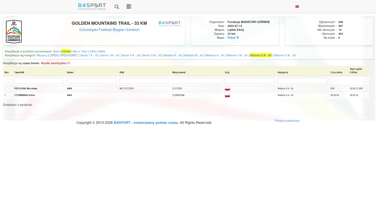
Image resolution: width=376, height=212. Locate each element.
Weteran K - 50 (214, 55)
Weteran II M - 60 (285, 55)
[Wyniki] (117, 6)
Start (56, 51)
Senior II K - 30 (130, 55)
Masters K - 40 (173, 55)
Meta (102, 51)
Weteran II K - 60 (261, 55)
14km (84, 51)
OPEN (53, 55)
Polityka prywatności (287, 120)
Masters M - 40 (194, 55)
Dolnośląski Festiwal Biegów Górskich (109, 29)
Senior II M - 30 (152, 55)
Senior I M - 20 (110, 55)
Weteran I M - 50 (237, 55)
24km (93, 51)
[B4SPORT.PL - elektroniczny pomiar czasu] (129, 6)
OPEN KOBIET (69, 55)
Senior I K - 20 (89, 55)
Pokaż (232, 37)
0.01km (66, 51)
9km (75, 51)
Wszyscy (42, 55)
